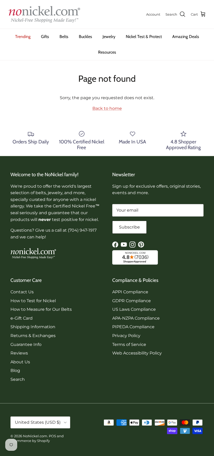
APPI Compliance (130, 291)
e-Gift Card (21, 318)
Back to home (107, 108)
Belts (64, 36)
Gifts (45, 36)
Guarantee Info (25, 344)
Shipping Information (32, 326)
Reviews (19, 353)
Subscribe (129, 227)
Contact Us (22, 291)
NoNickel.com (35, 436)
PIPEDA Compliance (133, 326)
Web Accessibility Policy (137, 353)
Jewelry (109, 36)
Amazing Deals (185, 36)
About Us (20, 361)
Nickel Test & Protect (144, 36)
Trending (23, 36)
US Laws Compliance (134, 309)
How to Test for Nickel (33, 300)
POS (52, 436)
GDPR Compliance (131, 300)
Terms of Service (129, 344)
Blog (15, 370)
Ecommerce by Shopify (30, 441)
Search (17, 379)
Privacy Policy (126, 335)
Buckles (85, 36)
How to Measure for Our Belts (41, 309)
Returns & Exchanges (33, 335)
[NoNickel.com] (44, 14)
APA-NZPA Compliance (136, 318)
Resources (107, 52)
